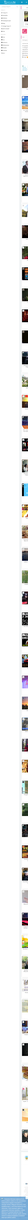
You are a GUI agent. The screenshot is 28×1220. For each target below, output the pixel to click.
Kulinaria (4, 42)
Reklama (4, 18)
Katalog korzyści (6, 20)
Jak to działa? (5, 28)
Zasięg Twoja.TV (6, 26)
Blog (3, 23)
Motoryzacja (5, 45)
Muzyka (4, 47)
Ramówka (5, 15)
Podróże (4, 50)
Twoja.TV (4, 12)
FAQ (3, 31)
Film (3, 37)
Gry (3, 39)
